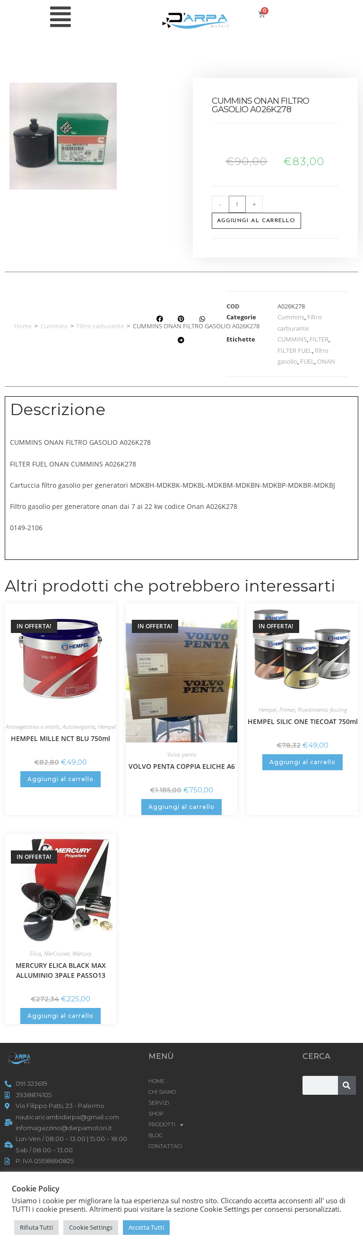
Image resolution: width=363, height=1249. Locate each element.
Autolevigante (78, 727)
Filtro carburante (100, 326)
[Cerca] (347, 1085)
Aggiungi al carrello (256, 221)
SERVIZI (158, 1102)
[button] (159, 318)
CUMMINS (292, 339)
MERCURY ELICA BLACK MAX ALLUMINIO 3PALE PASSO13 (61, 970)
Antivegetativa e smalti (33, 727)
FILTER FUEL (294, 350)
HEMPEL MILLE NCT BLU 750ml (60, 738)
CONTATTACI (165, 1146)
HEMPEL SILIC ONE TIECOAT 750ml (303, 721)
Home (23, 326)
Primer (287, 710)
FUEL (307, 361)
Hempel (107, 727)
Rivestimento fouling (322, 710)
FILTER (319, 339)
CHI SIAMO (162, 1092)
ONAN (326, 361)
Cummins (54, 326)
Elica (35, 953)
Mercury (81, 953)
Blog (155, 1135)
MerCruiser (56, 953)
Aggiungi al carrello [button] (60, 779)
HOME (156, 1081)
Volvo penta (181, 754)
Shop (155, 1113)
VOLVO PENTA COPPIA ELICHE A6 (182, 766)
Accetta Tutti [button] (146, 1227)
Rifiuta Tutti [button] (36, 1227)
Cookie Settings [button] (90, 1227)
